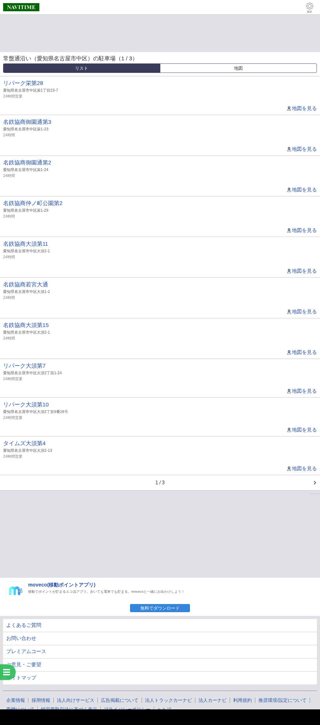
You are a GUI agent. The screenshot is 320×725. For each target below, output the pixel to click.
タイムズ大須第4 (24, 443)
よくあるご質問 (23, 625)
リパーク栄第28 (23, 83)
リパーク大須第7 (24, 366)
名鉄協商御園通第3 (27, 122)
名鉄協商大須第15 (26, 325)
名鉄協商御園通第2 (27, 162)
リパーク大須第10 (26, 404)
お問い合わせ (21, 638)
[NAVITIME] (21, 7)
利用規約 (242, 700)
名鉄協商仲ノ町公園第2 (32, 203)
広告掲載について (119, 700)
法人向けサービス (75, 700)
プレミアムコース (26, 651)
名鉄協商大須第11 (25, 244)
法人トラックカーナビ (168, 700)
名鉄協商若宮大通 (25, 284)
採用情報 (41, 700)
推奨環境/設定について (282, 700)
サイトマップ (21, 677)
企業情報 (15, 700)
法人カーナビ (212, 700)
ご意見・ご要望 (23, 664)
